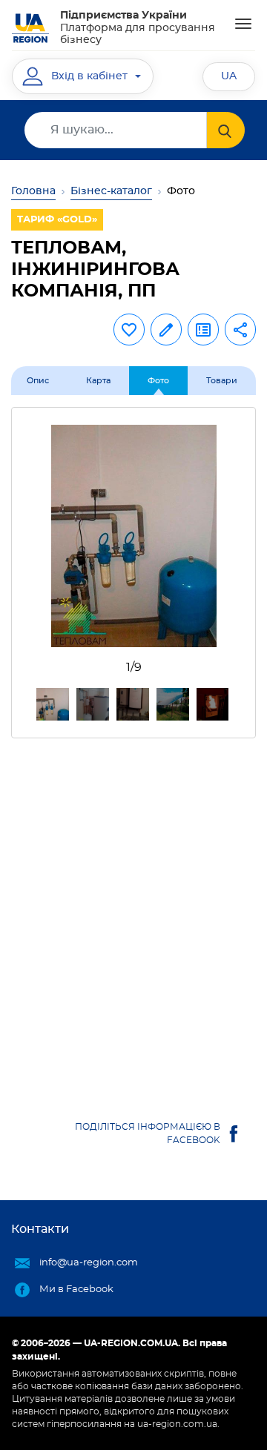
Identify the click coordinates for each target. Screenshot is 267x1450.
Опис (38, 381)
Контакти (40, 1229)
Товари (221, 381)
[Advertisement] (133, 913)
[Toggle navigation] (243, 24)
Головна (33, 191)
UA (229, 76)
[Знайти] (226, 130)
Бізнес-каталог (111, 191)
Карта (98, 381)
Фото (158, 381)
